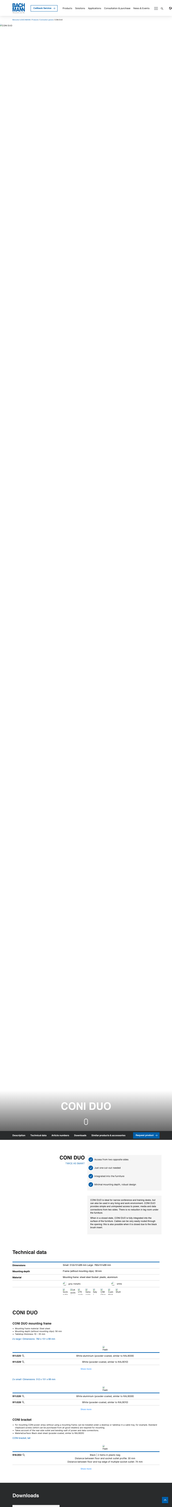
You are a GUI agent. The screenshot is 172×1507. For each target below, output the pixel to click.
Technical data (38, 1135)
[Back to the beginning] (165, 1500)
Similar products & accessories (108, 1135)
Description (18, 1135)
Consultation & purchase (117, 8)
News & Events (141, 8)
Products (67, 8)
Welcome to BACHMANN (21, 20)
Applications (94, 8)
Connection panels (46, 20)
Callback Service (42, 8)
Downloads (80, 1135)
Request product (145, 1135)
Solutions (80, 8)
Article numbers (60, 1135)
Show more (86, 1369)
